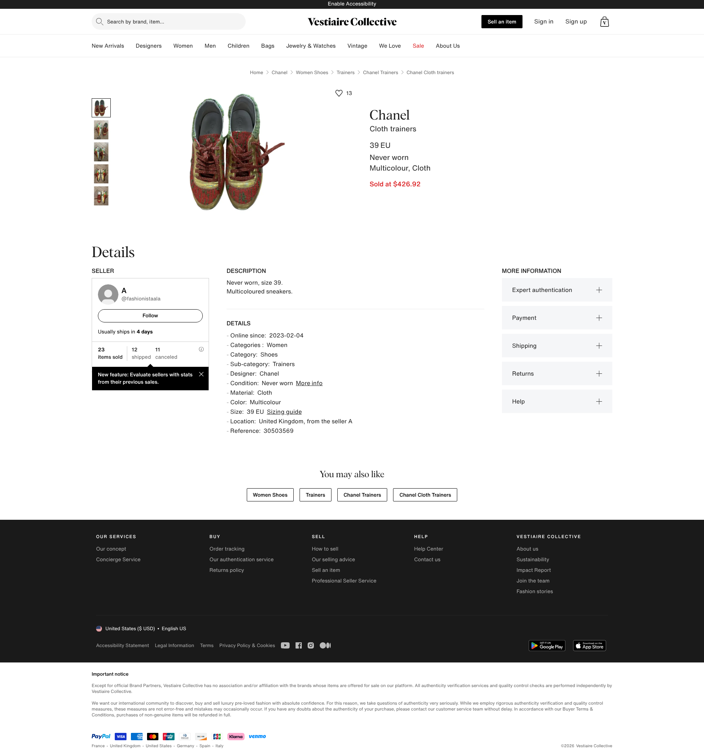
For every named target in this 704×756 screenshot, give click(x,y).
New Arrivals (108, 46)
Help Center (428, 549)
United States (159, 746)
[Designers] (167, 46)
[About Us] (466, 46)
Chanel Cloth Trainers (425, 495)
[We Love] (407, 46)
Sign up (576, 21)
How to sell (325, 549)
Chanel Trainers (380, 72)
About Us (448, 46)
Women (183, 46)
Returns (523, 373)
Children (239, 46)
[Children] (255, 46)
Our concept (111, 549)
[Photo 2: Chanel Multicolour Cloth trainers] (101, 129)
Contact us (427, 559)
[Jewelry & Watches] (341, 46)
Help (518, 401)
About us (527, 549)
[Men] (222, 46)
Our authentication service (241, 559)
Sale (418, 46)
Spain (204, 746)
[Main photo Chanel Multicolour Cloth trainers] (101, 107)
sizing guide (284, 411)
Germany (185, 746)
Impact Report (534, 570)
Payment (524, 317)
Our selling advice (333, 559)
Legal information (174, 645)
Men (210, 46)
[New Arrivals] (130, 46)
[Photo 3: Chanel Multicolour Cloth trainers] (101, 151)
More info (309, 383)
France (98, 746)
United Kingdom (125, 746)
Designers (149, 46)
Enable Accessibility (352, 4)
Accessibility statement (122, 645)
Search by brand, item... (135, 21)
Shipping (524, 345)
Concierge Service (118, 559)
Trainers (346, 72)
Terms (206, 645)
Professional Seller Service (344, 581)
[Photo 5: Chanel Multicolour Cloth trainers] (101, 195)
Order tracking (227, 549)
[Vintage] (373, 46)
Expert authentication (542, 289)
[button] (605, 22)
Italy (220, 746)
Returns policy (226, 570)
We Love (390, 46)
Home (256, 72)
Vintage (357, 46)
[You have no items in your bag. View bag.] (605, 22)
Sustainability (533, 559)
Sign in (544, 21)
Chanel (279, 72)
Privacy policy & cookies (247, 645)
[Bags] (280, 46)
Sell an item (502, 21)
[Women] (199, 46)
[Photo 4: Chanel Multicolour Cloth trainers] (101, 173)
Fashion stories (535, 591)
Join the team (533, 581)
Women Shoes (312, 72)
